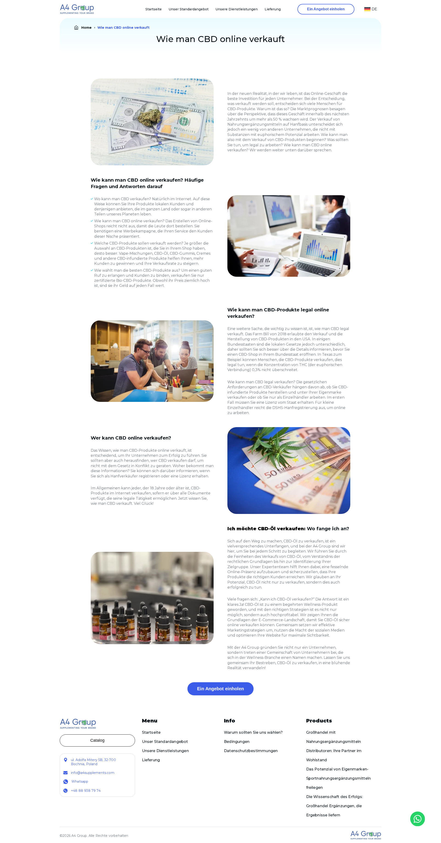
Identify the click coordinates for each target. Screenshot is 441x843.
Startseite (153, 9)
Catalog (97, 740)
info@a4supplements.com (92, 773)
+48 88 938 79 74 (86, 791)
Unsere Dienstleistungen (236, 9)
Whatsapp (79, 781)
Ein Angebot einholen (326, 9)
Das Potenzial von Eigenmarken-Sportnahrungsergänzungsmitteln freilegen (338, 778)
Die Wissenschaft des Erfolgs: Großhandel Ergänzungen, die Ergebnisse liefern (334, 806)
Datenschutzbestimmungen (251, 751)
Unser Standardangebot (189, 9)
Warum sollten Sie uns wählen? (253, 732)
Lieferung (273, 9)
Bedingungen (236, 741)
